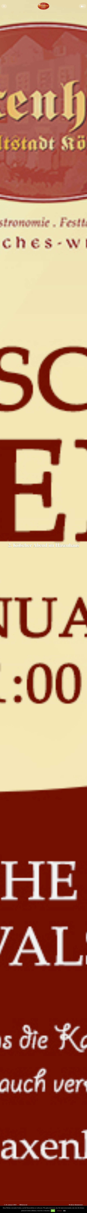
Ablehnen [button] (59, 1210)
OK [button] (53, 1210)
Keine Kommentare (77, 1205)
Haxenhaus (43, 6)
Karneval (24, 1205)
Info (64, 1210)
